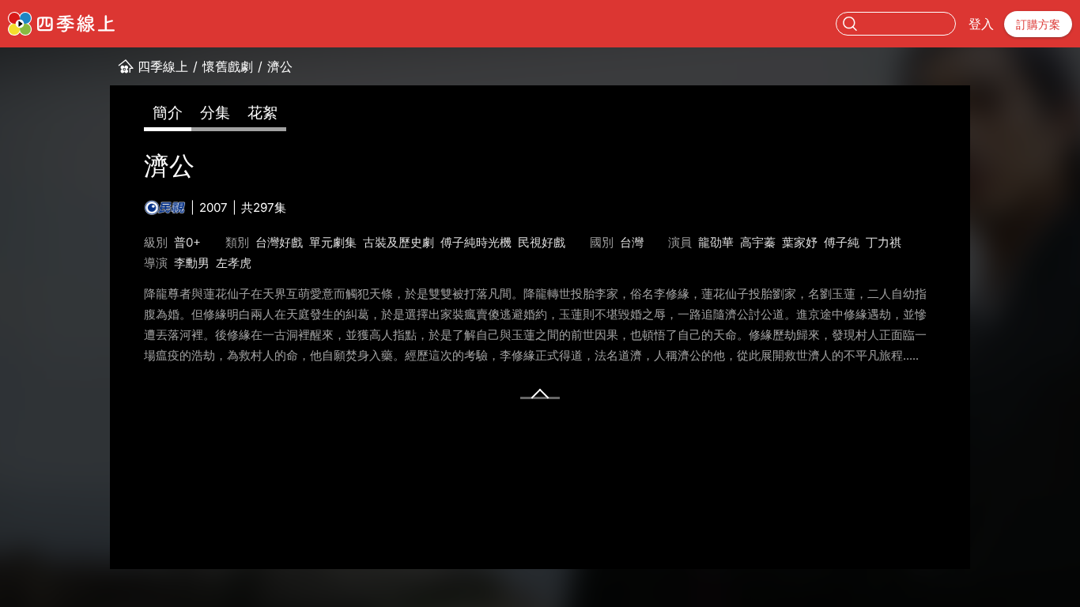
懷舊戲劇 (227, 66)
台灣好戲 (279, 242)
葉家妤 (800, 242)
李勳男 (192, 262)
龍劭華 (716, 242)
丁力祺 (883, 242)
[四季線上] (61, 24)
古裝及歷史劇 (398, 242)
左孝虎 (233, 262)
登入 (981, 24)
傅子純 (841, 242)
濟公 (280, 66)
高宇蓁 (758, 242)
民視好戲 (541, 242)
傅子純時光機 (476, 242)
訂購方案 (1038, 24)
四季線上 (163, 66)
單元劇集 (333, 242)
